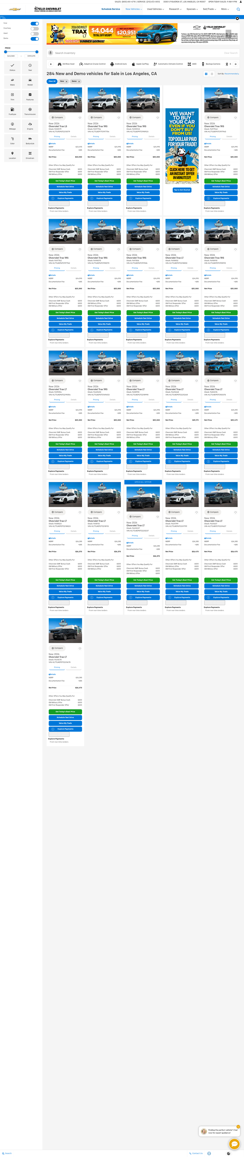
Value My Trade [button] (65, 192)
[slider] (5, 51)
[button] (238, 9)
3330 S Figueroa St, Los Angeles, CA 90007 (184, 2)
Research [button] (174, 10)
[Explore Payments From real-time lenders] (59, 203)
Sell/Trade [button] (208, 10)
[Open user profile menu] (241, 1)
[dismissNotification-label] (238, 1126)
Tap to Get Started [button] (182, 190)
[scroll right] (235, 64)
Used (5, 33)
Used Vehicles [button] (154, 10)
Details (74, 137)
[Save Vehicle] (80, 118)
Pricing (57, 137)
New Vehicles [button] (133, 10)
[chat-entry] (234, 1144)
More (224, 10)
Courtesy (7, 28)
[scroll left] (51, 64)
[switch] (21, 23)
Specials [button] (191, 10)
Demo (6, 38)
